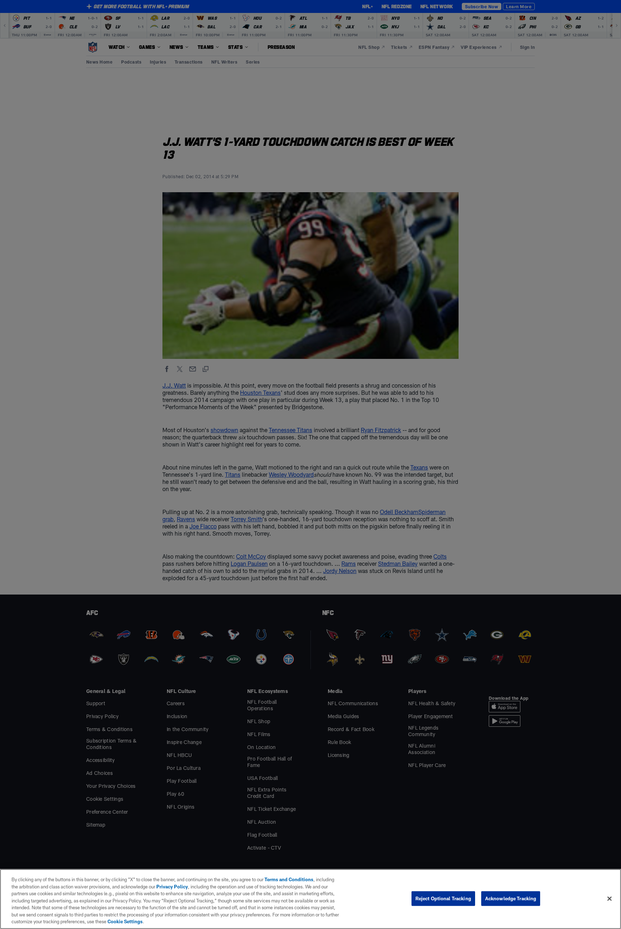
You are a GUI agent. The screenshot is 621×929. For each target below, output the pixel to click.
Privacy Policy (172, 886)
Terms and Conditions (288, 879)
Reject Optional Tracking (443, 898)
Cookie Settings (125, 921)
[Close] (609, 898)
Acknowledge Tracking (511, 898)
